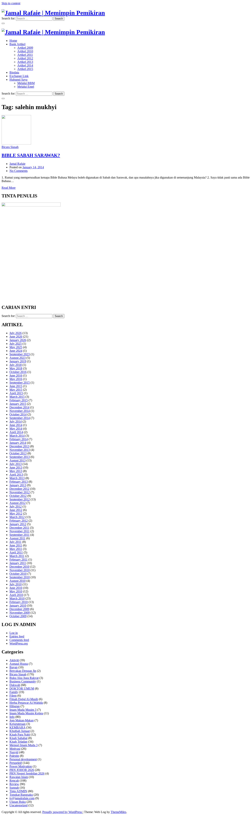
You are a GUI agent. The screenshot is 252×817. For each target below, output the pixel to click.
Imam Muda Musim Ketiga (26, 713)
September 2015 (19, 382)
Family (13, 692)
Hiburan (14, 706)
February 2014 (18, 439)
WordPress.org (18, 643)
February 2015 (18, 400)
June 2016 (15, 375)
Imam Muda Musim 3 (22, 709)
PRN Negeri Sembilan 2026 (26, 773)
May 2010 (15, 591)
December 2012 (19, 488)
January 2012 (17, 524)
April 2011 (16, 552)
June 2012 (15, 510)
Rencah (14, 780)
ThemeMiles (118, 812)
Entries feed (16, 636)
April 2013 (16, 474)
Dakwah (14, 685)
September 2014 (19, 418)
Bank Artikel (17, 44)
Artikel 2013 (25, 62)
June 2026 (15, 336)
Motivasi (14, 748)
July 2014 (15, 421)
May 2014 (15, 428)
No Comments (18, 170)
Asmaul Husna (18, 663)
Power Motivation (20, 766)
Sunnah (14, 787)
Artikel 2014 (25, 65)
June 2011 (15, 545)
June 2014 (15, 425)
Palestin (14, 755)
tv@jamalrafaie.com (21, 798)
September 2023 (19, 354)
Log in (13, 633)
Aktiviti (14, 660)
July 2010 (15, 584)
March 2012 (17, 517)
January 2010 (17, 605)
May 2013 (15, 471)
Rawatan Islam (18, 777)
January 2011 (17, 563)
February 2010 (18, 602)
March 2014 (17, 435)
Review (14, 784)
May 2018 (15, 368)
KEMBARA (17, 727)
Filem (13, 695)
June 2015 (15, 386)
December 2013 (19, 446)
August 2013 (17, 460)
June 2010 (15, 587)
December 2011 (19, 527)
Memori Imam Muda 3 (23, 745)
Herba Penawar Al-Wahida (26, 702)
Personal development (23, 759)
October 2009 (18, 616)
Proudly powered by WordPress (62, 812)
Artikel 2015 (25, 69)
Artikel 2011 (25, 54)
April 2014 (16, 432)
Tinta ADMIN (18, 791)
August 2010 (17, 580)
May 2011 (15, 549)
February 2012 (18, 520)
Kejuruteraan (17, 724)
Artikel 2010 (25, 51)
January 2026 (17, 340)
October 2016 (18, 372)
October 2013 (18, 453)
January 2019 (17, 361)
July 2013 (15, 464)
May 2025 (15, 347)
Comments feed (19, 640)
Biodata (14, 72)
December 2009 (19, 609)
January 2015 (17, 403)
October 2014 (18, 414)
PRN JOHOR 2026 (21, 770)
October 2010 (18, 573)
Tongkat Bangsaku (21, 794)
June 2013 (15, 467)
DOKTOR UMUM (21, 688)
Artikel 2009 (25, 47)
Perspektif (15, 762)
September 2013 (19, 457)
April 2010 (16, 595)
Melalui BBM (26, 83)
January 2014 (17, 442)
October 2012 (18, 495)
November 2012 (19, 492)
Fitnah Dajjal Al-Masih (23, 699)
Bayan (13, 667)
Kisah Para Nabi (19, 734)
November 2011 (19, 531)
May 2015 (15, 389)
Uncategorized (18, 805)
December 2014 (19, 407)
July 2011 (15, 541)
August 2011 (17, 538)
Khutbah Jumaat (19, 731)
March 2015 (17, 396)
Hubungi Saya (18, 79)
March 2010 (17, 598)
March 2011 (16, 556)
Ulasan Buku (17, 801)
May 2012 (15, 513)
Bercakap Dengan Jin (22, 670)
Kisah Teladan (18, 741)
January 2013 (17, 485)
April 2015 (16, 393)
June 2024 (15, 350)
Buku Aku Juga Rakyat (24, 678)
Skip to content (11, 3)
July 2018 (15, 365)
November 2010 (19, 570)
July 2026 (15, 333)
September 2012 (19, 499)
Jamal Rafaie (17, 163)
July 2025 (15, 343)
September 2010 (19, 577)
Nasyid (13, 752)
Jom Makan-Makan (21, 720)
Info (12, 716)
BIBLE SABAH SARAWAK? (31, 155)
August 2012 (17, 503)
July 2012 (15, 506)
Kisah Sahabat (18, 738)
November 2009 (19, 612)
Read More (9, 187)
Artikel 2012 (25, 58)
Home (13, 40)
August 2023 (17, 357)
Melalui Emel (25, 86)
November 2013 (19, 449)
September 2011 (19, 534)
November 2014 (19, 411)
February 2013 (18, 481)
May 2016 (15, 379)
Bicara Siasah (10, 147)
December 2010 (19, 566)
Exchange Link (19, 76)
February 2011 (18, 559)
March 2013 (17, 478)
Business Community (22, 681)
